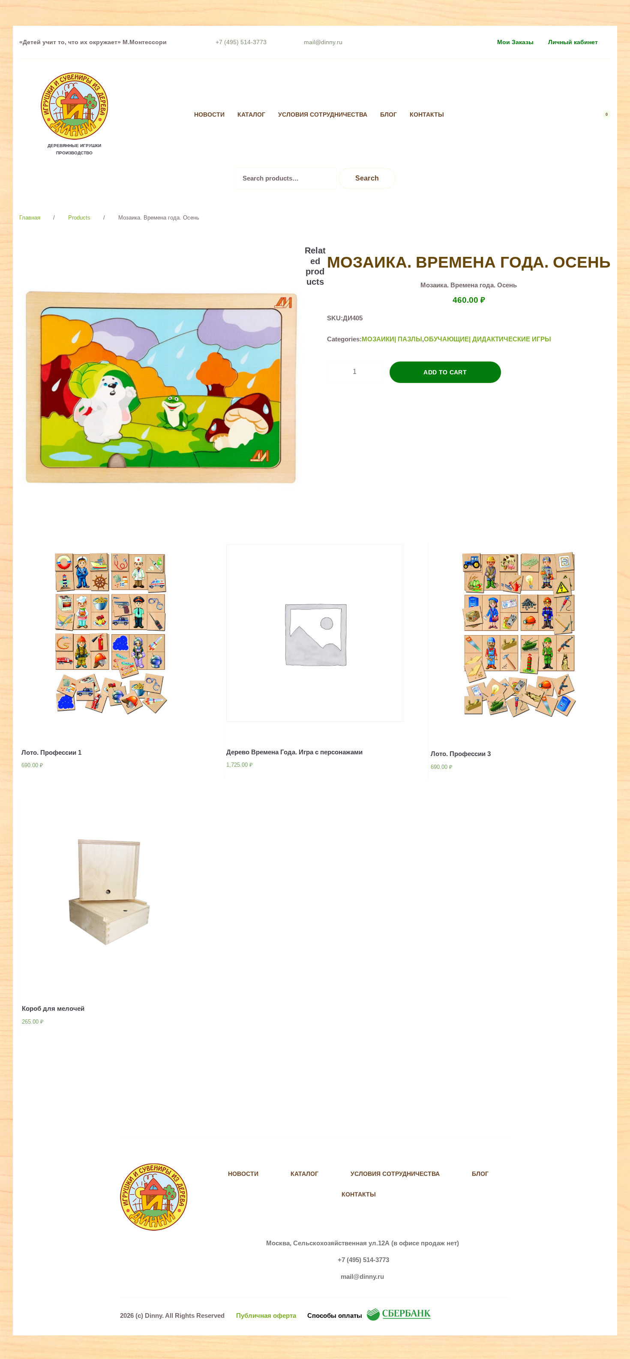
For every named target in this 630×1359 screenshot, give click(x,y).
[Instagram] (496, 115)
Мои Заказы (515, 42)
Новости (209, 114)
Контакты (427, 114)
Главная (29, 217)
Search (367, 178)
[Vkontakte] (479, 115)
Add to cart (445, 372)
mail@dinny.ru (323, 42)
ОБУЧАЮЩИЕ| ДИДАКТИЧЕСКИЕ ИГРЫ (487, 339)
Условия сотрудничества (322, 114)
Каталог (251, 114)
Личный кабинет (573, 42)
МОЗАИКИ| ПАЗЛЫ (392, 339)
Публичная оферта (266, 1315)
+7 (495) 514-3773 (241, 42)
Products (79, 217)
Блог (388, 114)
